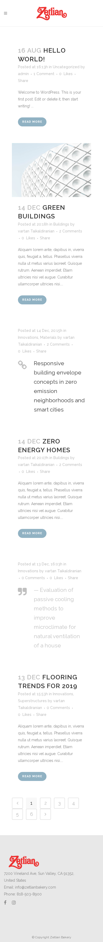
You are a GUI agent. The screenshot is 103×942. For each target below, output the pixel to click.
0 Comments (33, 578)
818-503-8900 (29, 894)
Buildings (61, 224)
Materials (48, 337)
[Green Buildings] (51, 170)
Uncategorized (66, 67)
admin (23, 74)
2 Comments (70, 231)
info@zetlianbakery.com (35, 887)
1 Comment (44, 74)
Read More (32, 122)
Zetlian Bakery (60, 937)
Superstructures (32, 701)
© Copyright (41, 937)
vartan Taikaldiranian (36, 231)
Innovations (28, 337)
